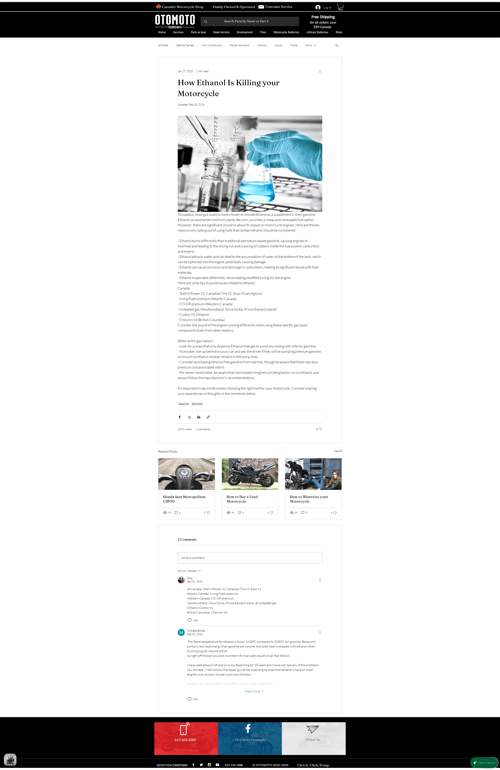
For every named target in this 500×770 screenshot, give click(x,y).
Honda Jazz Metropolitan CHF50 (184, 499)
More (308, 45)
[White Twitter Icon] (201, 765)
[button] (341, 7)
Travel (293, 45)
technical (197, 403)
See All (338, 451)
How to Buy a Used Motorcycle (242, 499)
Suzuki (278, 45)
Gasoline (184, 403)
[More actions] (320, 71)
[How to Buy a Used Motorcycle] (250, 474)
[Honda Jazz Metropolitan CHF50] (186, 474)
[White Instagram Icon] (209, 765)
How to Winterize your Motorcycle (309, 499)
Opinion (262, 45)
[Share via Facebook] (179, 417)
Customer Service (279, 7)
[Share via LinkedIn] (199, 417)
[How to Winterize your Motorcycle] (313, 474)
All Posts (163, 45)
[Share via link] (208, 417)
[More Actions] (320, 579)
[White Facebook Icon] (248, 728)
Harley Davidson (240, 45)
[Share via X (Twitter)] (189, 417)
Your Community (212, 45)
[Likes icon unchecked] (189, 620)
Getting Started (185, 45)
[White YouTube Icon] (217, 765)
